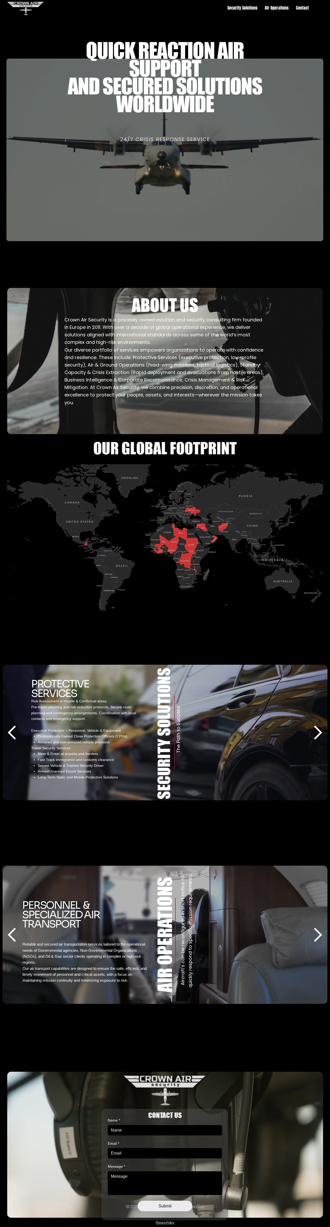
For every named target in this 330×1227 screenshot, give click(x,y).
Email (113, 1143)
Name (114, 1120)
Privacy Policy (165, 1222)
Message (116, 1166)
